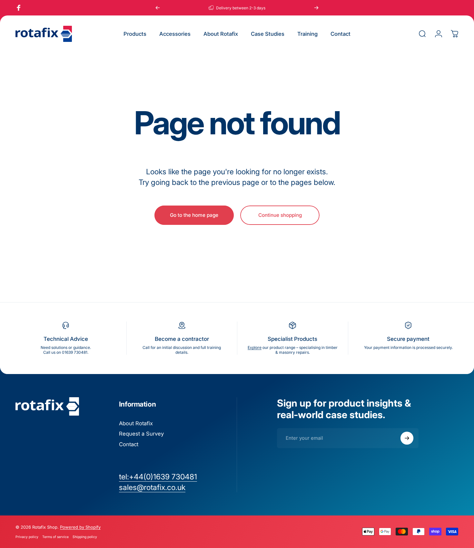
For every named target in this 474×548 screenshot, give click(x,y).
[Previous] (158, 7)
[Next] (316, 7)
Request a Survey (141, 433)
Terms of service (55, 537)
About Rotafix (136, 423)
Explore (255, 347)
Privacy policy (26, 537)
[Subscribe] (406, 438)
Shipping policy (85, 537)
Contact (128, 444)
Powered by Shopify (80, 527)
